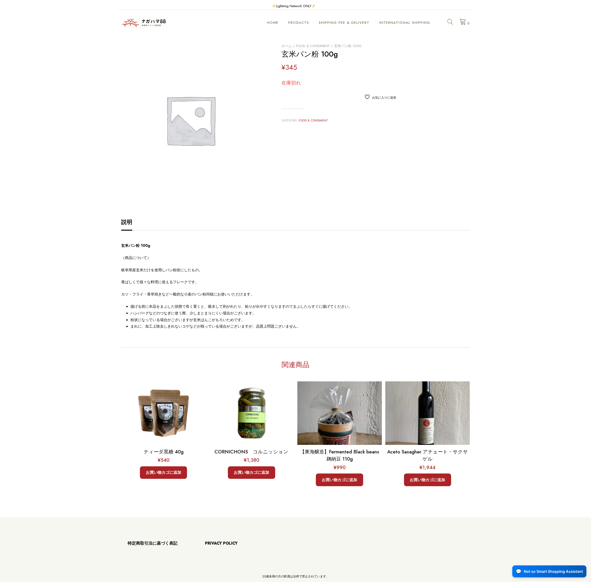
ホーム (286, 45)
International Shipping (404, 22)
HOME (273, 22)
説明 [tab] (126, 222)
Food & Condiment (313, 45)
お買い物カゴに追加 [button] (163, 472)
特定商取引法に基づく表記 (153, 543)
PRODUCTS (298, 22)
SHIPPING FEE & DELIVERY (344, 22)
